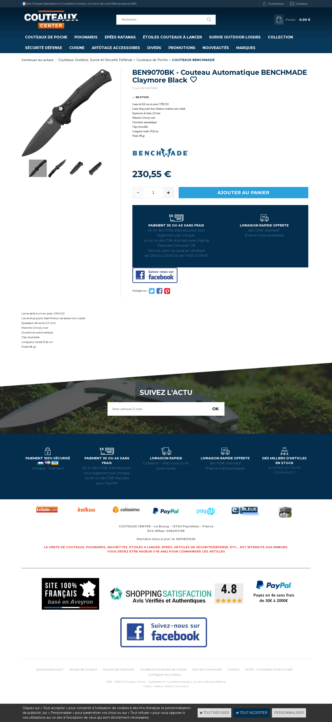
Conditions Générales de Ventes (163, 669)
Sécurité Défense (43, 48)
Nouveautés (216, 48)
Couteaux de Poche (46, 37)
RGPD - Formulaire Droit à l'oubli (268, 669)
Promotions (181, 48)
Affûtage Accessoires (116, 48)
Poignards (86, 37)
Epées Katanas (120, 37)
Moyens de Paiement (118, 669)
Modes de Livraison (83, 669)
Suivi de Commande (207, 669)
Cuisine (76, 48)
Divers (154, 48)
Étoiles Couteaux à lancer (172, 37)
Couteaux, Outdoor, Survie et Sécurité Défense (95, 60)
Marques (245, 48)
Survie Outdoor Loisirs (235, 37)
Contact (302, 3)
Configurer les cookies (164, 674)
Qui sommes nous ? (50, 669)
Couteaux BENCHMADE (193, 60)
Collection (280, 37)
